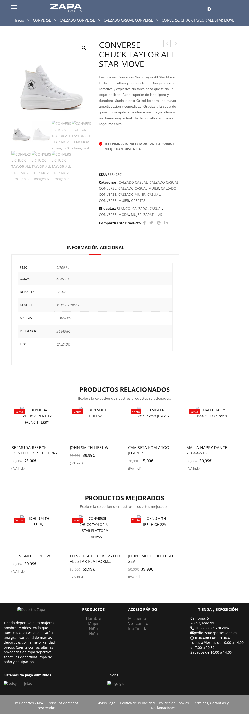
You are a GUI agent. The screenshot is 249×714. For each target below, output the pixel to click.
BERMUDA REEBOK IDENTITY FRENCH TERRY (34, 450)
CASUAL (153, 194)
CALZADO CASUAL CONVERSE (128, 20)
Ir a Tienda (137, 628)
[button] (84, 48)
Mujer (93, 623)
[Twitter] (151, 222)
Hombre (93, 618)
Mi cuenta (137, 618)
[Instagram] (209, 9)
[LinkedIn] (166, 222)
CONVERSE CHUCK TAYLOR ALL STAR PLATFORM (175, 44)
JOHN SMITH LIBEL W (89, 447)
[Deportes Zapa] (66, 7)
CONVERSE (42, 20)
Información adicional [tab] (95, 247)
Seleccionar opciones (32, 470)
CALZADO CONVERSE (77, 20)
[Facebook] (144, 222)
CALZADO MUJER (131, 194)
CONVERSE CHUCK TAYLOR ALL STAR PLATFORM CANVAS (167, 44)
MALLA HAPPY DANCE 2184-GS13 (207, 450)
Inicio (19, 20)
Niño (93, 628)
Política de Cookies (174, 703)
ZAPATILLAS (152, 214)
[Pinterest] (159, 222)
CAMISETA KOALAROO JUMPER (148, 450)
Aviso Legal (107, 703)
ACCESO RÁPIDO (142, 609)
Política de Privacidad (137, 703)
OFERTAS (138, 200)
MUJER (123, 200)
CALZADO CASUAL (133, 182)
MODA (123, 214)
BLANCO (123, 208)
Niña (93, 633)
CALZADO (140, 208)
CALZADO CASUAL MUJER (138, 188)
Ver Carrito (138, 623)
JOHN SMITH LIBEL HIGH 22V (150, 558)
